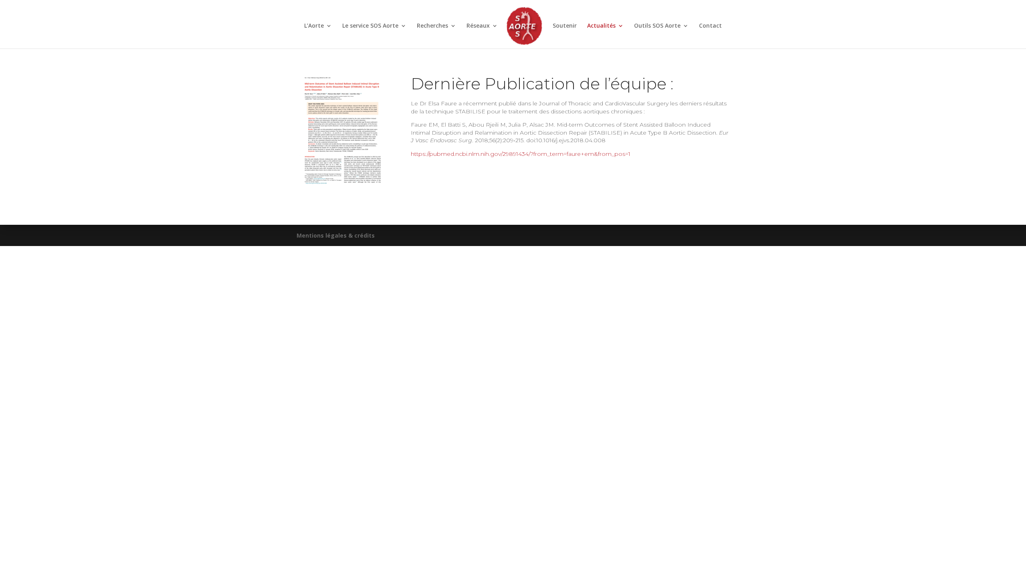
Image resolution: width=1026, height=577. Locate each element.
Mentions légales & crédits (336, 235)
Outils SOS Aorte (657, 26)
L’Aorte (314, 26)
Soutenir (565, 26)
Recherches (432, 26)
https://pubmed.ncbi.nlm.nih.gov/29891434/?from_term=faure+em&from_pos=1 (520, 153)
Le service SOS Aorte (370, 26)
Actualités (601, 26)
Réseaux (478, 26)
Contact (710, 26)
